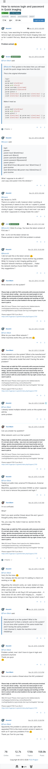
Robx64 (8, 28)
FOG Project (33, 760)
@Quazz (4, 142)
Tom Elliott (9, 281)
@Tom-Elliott (6, 61)
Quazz (8, 57)
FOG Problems (16, 13)
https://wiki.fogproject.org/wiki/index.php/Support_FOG (19, 316)
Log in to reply (39, 20)
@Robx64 (7, 67)
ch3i (7, 224)
